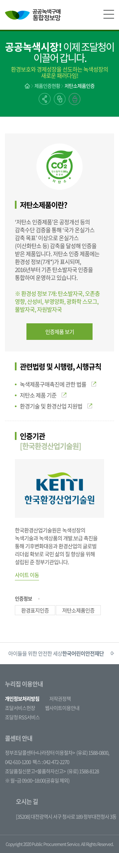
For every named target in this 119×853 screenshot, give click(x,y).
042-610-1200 (18, 762)
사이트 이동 (27, 575)
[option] (56, 653)
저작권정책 (60, 698)
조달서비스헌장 (20, 708)
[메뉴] (108, 14)
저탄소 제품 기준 (38, 395)
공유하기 (45, 99)
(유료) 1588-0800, (92, 752)
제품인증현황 (47, 85)
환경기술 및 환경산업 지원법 (51, 406)
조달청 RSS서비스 (22, 717)
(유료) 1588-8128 (83, 771)
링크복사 (59, 99)
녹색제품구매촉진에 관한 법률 (53, 384)
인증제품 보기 (59, 332)
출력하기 (74, 99)
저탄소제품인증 (79, 85)
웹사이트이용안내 (62, 708)
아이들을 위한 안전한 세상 (56, 653)
